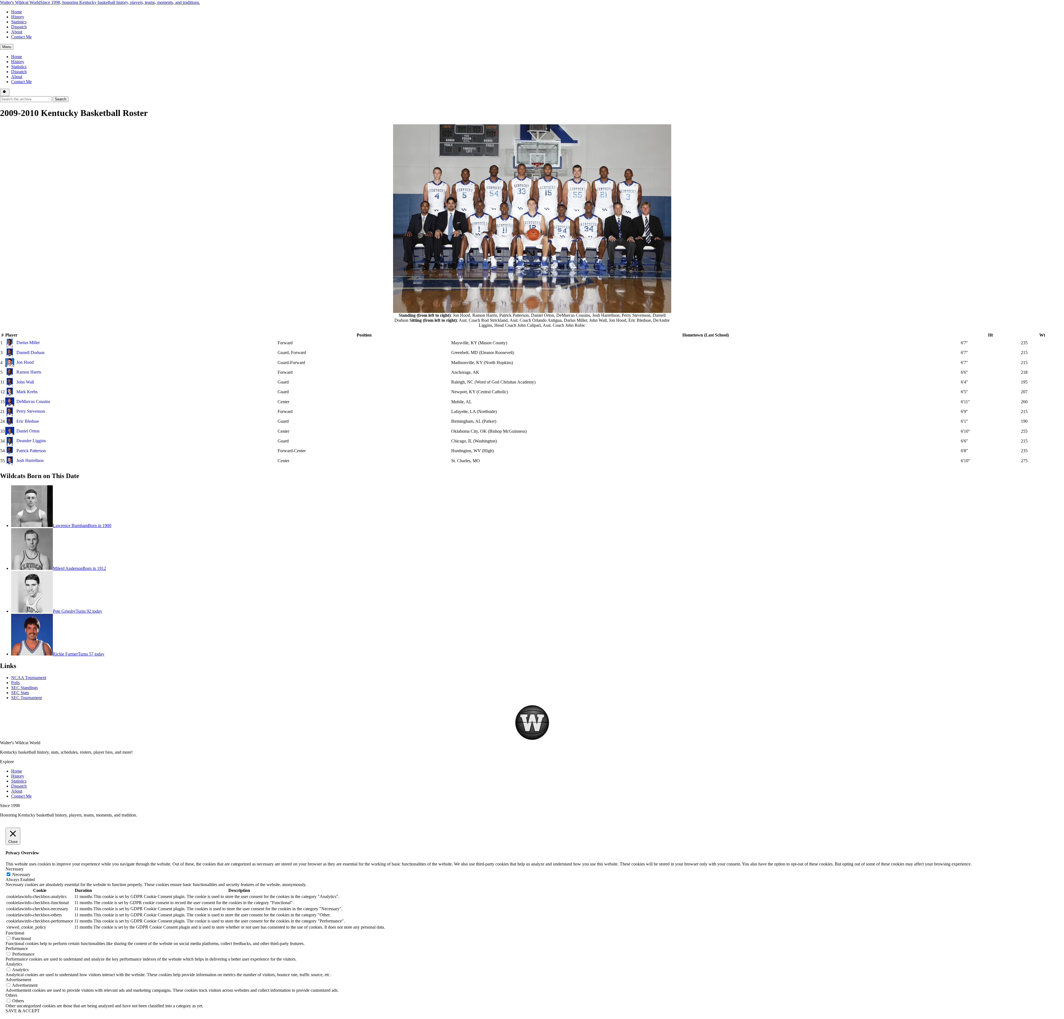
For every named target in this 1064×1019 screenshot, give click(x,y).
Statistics (18, 21)
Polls (15, 682)
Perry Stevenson (30, 411)
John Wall (25, 382)
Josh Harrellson (30, 460)
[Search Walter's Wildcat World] (4, 92)
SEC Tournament (26, 697)
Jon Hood (25, 362)
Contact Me (21, 36)
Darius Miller (28, 342)
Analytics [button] (14, 964)
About (16, 31)
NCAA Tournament (28, 677)
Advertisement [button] (18, 979)
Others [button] (11, 995)
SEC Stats (20, 692)
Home (16, 11)
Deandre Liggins (31, 440)
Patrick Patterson (31, 450)
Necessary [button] (15, 869)
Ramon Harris (28, 372)
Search (60, 99)
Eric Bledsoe (27, 421)
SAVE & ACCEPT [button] (23, 1010)
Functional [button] (15, 933)
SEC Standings (24, 687)
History (17, 16)
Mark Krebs (27, 391)
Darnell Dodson (30, 352)
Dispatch (19, 26)
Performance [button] (17, 948)
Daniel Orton (28, 431)
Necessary (21, 874)
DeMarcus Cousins (33, 401)
